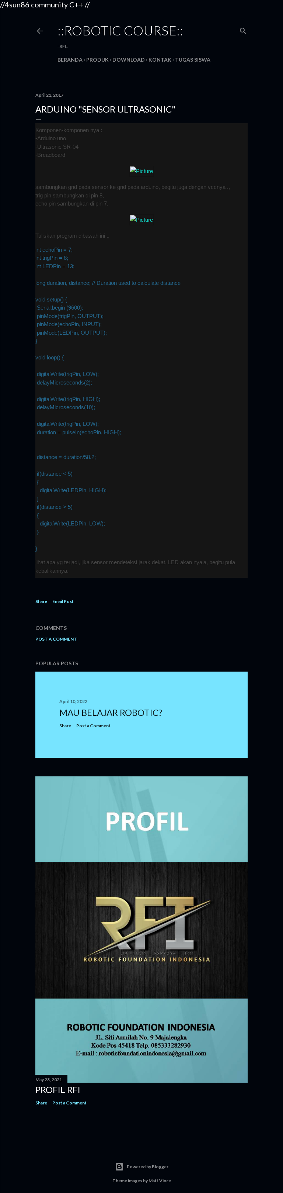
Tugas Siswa (192, 59)
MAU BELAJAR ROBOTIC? (110, 712)
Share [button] (41, 601)
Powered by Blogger (147, 1166)
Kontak (160, 59)
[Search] (243, 29)
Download (128, 59)
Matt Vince (160, 1180)
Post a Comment (56, 639)
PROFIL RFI (57, 1089)
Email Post (63, 601)
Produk (97, 59)
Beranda (70, 59)
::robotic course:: (120, 30)
